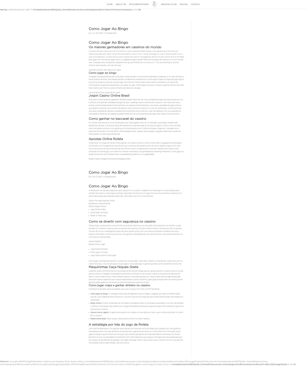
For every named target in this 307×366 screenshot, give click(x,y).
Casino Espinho (95, 241)
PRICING (184, 4)
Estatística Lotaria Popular (99, 203)
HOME (110, 4)
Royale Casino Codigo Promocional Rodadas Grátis (109, 159)
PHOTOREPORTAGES (139, 4)
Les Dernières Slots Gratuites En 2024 (104, 92)
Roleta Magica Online (97, 206)
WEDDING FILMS (169, 4)
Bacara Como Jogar (97, 244)
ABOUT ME (121, 4)
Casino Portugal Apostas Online (102, 201)
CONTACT (195, 4)
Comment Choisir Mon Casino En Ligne (105, 70)
